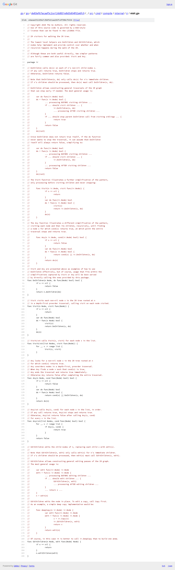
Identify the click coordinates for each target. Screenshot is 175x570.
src (91, 13)
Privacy (24, 566)
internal (119, 13)
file (76, 20)
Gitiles (16, 566)
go (22, 13)
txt (163, 566)
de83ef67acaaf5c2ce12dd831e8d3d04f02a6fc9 (57, 13)
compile (107, 13)
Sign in (169, 4)
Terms (31, 566)
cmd (97, 13)
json (170, 566)
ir (127, 13)
